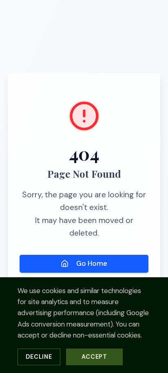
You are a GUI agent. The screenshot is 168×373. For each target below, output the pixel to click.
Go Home (91, 263)
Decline (39, 356)
